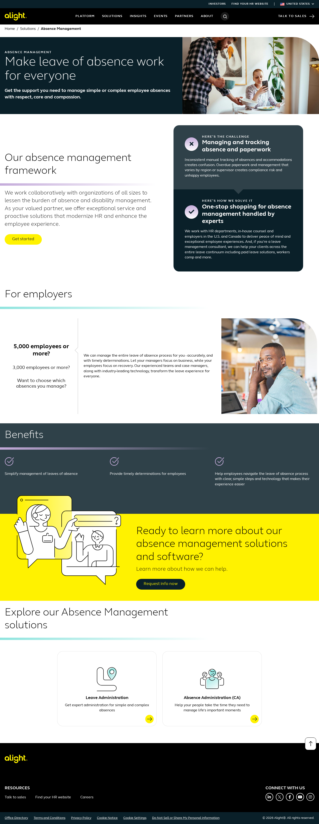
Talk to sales (15, 797)
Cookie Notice (107, 818)
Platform (84, 16)
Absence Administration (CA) (212, 698)
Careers (86, 797)
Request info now (161, 584)
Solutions (112, 16)
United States (298, 4)
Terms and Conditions (49, 818)
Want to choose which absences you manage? (41, 384)
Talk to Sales (292, 16)
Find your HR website (249, 4)
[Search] (225, 16)
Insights (138, 16)
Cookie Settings (134, 818)
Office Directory (16, 818)
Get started (23, 239)
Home (10, 29)
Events (160, 16)
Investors (217, 4)
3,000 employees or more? (41, 367)
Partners (184, 16)
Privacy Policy (81, 818)
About (207, 16)
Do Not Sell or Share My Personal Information (186, 818)
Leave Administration (107, 698)
